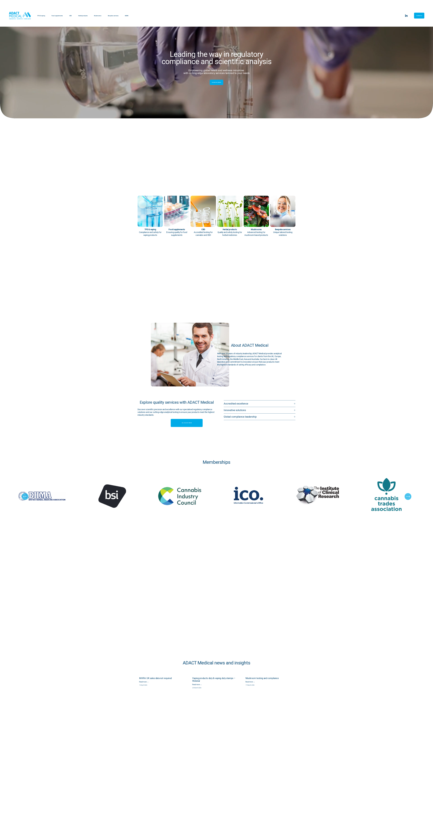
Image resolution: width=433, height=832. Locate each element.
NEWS (126, 15)
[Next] (408, 496)
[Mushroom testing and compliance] (270, 674)
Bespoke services (113, 15)
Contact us (419, 15)
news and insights (232, 663)
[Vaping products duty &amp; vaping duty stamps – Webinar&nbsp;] (217, 674)
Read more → (144, 682)
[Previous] (25, 496)
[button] (292, 671)
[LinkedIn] (406, 15)
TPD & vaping (41, 15)
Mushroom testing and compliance (262, 678)
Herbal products (83, 15)
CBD (70, 15)
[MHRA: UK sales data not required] (164, 674)
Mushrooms (97, 15)
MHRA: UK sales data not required (155, 678)
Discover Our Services (216, 82)
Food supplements (57, 15)
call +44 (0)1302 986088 (187, 422)
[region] (216, 496)
